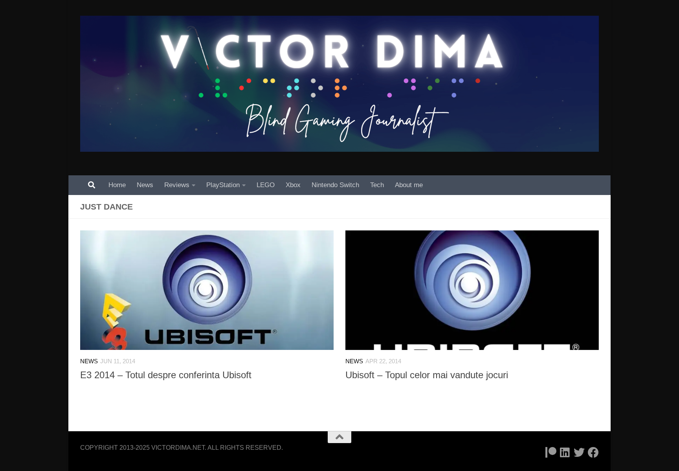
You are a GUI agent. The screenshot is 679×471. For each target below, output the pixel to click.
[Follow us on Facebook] (593, 452)
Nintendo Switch (335, 185)
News (145, 185)
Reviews (176, 185)
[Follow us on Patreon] (550, 452)
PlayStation (223, 185)
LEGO (266, 185)
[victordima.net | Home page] (339, 84)
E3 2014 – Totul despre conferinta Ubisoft (165, 375)
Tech (377, 185)
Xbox (293, 185)
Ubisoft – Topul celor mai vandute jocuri (426, 375)
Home (117, 185)
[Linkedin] (565, 452)
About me (409, 185)
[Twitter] (579, 452)
